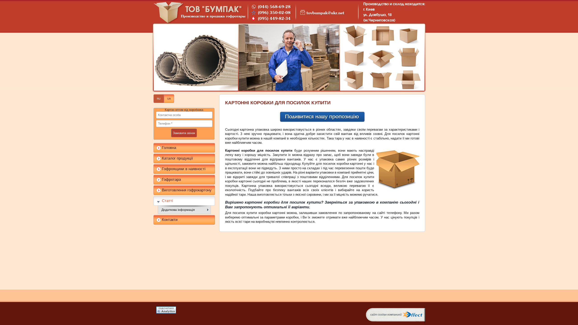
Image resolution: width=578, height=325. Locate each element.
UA (169, 98)
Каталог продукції (177, 158)
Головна (169, 148)
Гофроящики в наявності (183, 169)
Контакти (170, 220)
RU (159, 98)
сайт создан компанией (386, 314)
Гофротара (171, 179)
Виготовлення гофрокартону (187, 190)
